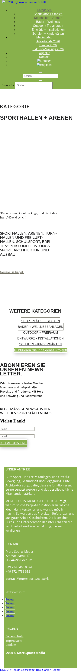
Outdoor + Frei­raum (40, 332)
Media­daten (44, 37)
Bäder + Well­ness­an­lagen (40, 326)
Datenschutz (14, 636)
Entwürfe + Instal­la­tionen (48, 29)
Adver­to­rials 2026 (48, 41)
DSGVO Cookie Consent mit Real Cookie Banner (30, 669)
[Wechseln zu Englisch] (44, 64)
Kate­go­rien (44, 10)
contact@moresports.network (27, 579)
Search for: (8, 85)
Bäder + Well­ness (48, 21)
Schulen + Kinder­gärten (48, 33)
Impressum (13, 641)
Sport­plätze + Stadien (48, 14)
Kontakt (44, 57)
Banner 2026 (48, 45)
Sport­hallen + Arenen (48, 17)
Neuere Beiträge (11, 272)
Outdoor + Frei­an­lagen (48, 25)
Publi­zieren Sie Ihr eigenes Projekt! (40, 350)
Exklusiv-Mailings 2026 (48, 49)
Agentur (44, 53)
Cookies (11, 645)
